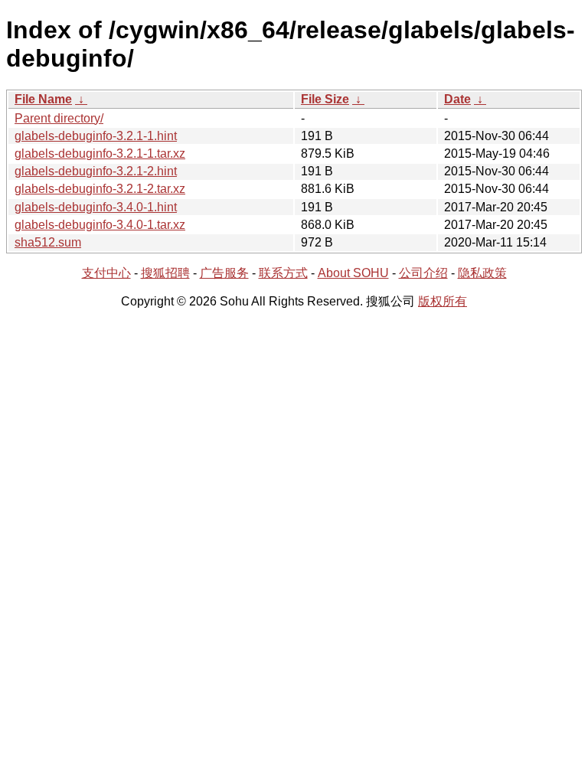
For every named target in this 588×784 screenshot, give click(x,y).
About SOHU (353, 272)
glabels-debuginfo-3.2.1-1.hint (96, 135)
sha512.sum (48, 242)
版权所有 (442, 301)
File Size (325, 99)
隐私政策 (482, 272)
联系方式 (283, 272)
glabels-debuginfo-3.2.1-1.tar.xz (100, 153)
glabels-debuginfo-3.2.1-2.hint (96, 171)
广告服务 (224, 272)
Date (457, 99)
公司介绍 (423, 272)
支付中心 (106, 272)
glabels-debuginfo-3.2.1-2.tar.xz (100, 188)
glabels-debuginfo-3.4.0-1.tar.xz (100, 224)
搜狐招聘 (165, 272)
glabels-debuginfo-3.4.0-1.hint (96, 207)
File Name (43, 99)
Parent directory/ (59, 118)
